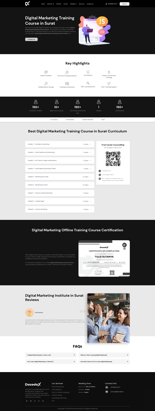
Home (43, 4)
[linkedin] (30, 401)
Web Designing (56, 389)
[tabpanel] (35, 106)
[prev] (81, 311)
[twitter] (34, 401)
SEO (53, 401)
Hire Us (124, 4)
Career (66, 4)
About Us (81, 4)
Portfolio (58, 4)
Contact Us (90, 4)
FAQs (103, 120)
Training (72, 4)
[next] (84, 311)
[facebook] (26, 401)
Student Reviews (87, 120)
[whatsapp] (39, 401)
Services (49, 4)
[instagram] (43, 401)
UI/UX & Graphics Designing (60, 392)
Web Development (58, 387)
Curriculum (54, 120)
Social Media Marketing (59, 398)
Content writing (57, 395)
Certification (70, 120)
